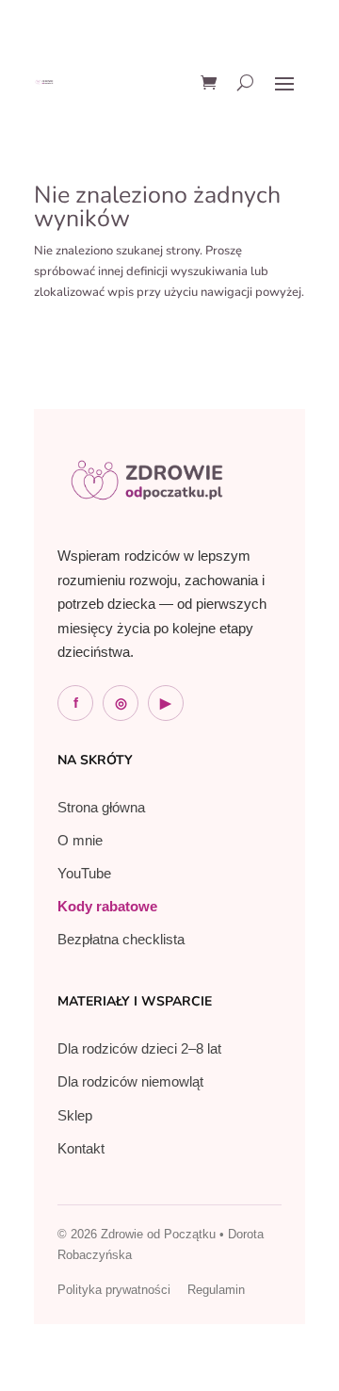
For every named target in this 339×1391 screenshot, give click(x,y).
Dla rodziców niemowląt (130, 1081)
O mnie (80, 840)
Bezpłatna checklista (121, 939)
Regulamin (216, 1290)
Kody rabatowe (107, 906)
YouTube (84, 873)
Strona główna (101, 807)
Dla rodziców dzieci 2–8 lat (139, 1048)
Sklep (74, 1115)
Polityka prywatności (113, 1290)
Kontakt (81, 1148)
